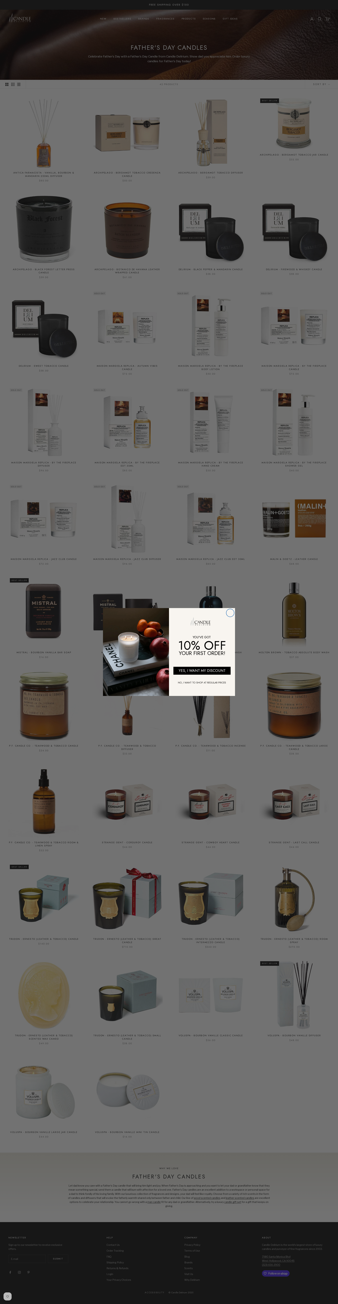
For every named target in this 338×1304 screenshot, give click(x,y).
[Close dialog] (230, 613)
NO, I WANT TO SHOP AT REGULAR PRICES (202, 682)
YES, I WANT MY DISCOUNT (202, 670)
